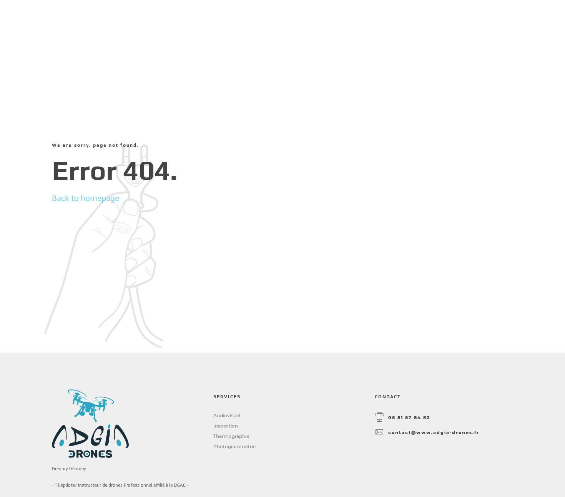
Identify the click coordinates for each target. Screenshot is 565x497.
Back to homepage (85, 198)
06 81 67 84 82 (409, 417)
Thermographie (231, 436)
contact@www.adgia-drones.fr (433, 432)
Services (372, 23)
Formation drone (434, 23)
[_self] (379, 417)
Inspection (225, 426)
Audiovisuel (226, 415)
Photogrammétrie (234, 446)
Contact (497, 23)
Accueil (327, 23)
